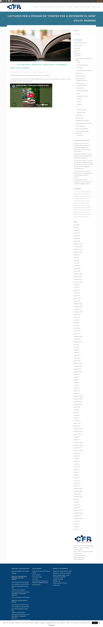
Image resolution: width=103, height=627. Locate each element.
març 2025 (77, 265)
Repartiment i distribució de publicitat (62, 573)
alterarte (76, 194)
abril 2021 (76, 385)
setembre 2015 (78, 518)
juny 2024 (76, 287)
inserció (83, 205)
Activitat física (80, 88)
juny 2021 (76, 380)
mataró (76, 210)
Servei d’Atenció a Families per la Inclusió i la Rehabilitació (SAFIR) (40, 581)
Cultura (33, 72)
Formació (79, 104)
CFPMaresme (41, 72)
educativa (83, 200)
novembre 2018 (78, 445)
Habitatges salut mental (82, 120)
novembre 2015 (78, 513)
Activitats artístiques (82, 91)
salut (88, 214)
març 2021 (77, 388)
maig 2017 (77, 475)
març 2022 (77, 355)
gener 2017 (77, 486)
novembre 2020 (78, 399)
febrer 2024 (77, 298)
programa (86, 212)
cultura (75, 200)
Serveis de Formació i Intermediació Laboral (41, 572)
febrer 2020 (77, 423)
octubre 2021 (77, 369)
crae (88, 198)
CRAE (78, 62)
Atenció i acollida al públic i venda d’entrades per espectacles (61, 576)
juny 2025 (76, 257)
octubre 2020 (77, 401)
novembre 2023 (78, 306)
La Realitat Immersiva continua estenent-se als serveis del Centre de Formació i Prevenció (83, 156)
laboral (79, 207)
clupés (77, 198)
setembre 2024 (78, 282)
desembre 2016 (78, 488)
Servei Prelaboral (80, 126)
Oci (77, 107)
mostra (84, 210)
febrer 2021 (77, 391)
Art (80, 194)
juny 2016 (76, 499)
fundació (87, 203)
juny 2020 (76, 412)
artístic (83, 194)
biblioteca (76, 196)
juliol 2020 (76, 410)
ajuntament (88, 191)
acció (75, 191)
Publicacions (77, 54)
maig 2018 (77, 461)
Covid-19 (79, 99)
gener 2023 (77, 333)
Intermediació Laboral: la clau (83, 123)
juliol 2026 (76, 225)
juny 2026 (76, 227)
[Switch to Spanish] (101, 1)
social (79, 216)
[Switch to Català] (98, 1)
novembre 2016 (78, 491)
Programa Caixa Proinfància (85, 70)
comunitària (83, 198)
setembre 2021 (78, 372)
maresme (87, 207)
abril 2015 (76, 529)
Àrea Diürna (78, 73)
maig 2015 (77, 526)
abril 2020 (76, 418)
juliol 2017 (76, 469)
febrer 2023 (77, 331)
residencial (84, 214)
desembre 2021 (78, 363)
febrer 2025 (77, 268)
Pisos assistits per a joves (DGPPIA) (20, 584)
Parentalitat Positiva (82, 65)
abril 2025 (76, 263)
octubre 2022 (77, 339)
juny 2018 (76, 459)
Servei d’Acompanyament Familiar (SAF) (20, 587)
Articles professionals (80, 43)
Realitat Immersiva (82, 80)
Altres (78, 93)
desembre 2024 (78, 274)
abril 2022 (76, 352)
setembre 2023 (78, 312)
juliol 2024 (76, 285)
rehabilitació (77, 214)
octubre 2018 (77, 448)
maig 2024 (77, 290)
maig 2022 (77, 350)
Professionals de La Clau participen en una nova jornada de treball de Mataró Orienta (82, 182)
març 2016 (77, 505)
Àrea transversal (80, 78)
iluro (79, 205)
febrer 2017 (77, 483)
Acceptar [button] (95, 622)
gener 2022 (77, 361)
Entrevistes (77, 48)
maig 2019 (77, 437)
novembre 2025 (78, 246)
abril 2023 (76, 325)
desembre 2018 (78, 442)
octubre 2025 (77, 249)
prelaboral (89, 210)
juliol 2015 (76, 521)
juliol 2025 (76, 255)
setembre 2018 (78, 450)
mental (80, 210)
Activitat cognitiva (82, 85)
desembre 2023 (78, 304)
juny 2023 (76, 320)
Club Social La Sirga (37, 577)
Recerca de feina (81, 110)
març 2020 (77, 420)
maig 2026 (77, 230)
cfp (74, 198)
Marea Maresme (36, 584)
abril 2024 (76, 293)
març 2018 (77, 467)
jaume (75, 207)
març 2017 (77, 480)
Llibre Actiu (80, 135)
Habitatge (14, 573)
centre (90, 196)
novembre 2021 (78, 366)
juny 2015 (76, 524)
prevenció (80, 212)
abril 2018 (76, 464)
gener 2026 (77, 241)
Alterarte (77, 55)
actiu (78, 191)
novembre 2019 (78, 431)
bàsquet (86, 196)
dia (79, 200)
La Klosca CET (56, 585)
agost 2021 (77, 374)
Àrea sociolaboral (80, 76)
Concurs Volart (79, 118)
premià (75, 212)
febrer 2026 (77, 238)
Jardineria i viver (57, 581)
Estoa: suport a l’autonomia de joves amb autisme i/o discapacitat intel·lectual (20, 593)
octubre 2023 (77, 309)
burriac (81, 196)
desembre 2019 (78, 429)
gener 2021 (77, 393)
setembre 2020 (78, 404)
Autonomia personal (82, 96)
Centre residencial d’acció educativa (20, 582)
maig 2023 (77, 323)
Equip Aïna (77, 51)
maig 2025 (77, 260)
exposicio (76, 203)
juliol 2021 (76, 377)
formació (81, 203)
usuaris (87, 216)
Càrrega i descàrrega (58, 579)
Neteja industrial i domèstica (60, 583)
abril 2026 (76, 233)
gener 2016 (77, 507)
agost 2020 (77, 407)
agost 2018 (77, 453)
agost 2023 (77, 314)
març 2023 (77, 328)
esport (88, 200)
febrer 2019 (77, 439)
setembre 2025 (78, 252)
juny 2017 (76, 472)
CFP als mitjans (78, 45)
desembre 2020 (78, 396)
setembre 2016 (78, 497)
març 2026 (77, 236)
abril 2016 (76, 502)
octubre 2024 (77, 279)
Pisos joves (80, 68)
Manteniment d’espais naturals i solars (62, 571)
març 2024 (77, 295)
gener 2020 (77, 426)
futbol (75, 205)
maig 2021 (77, 382)
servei (75, 216)
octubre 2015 (77, 516)
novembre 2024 (78, 276)
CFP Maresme (79, 115)
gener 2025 (77, 271)
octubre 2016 (77, 494)
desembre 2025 (78, 244)
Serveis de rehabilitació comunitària (20, 571)
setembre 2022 (78, 342)
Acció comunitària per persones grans (21, 597)
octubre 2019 (77, 434)
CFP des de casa (25, 72)
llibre (83, 207)
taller (82, 216)
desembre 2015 (78, 510)
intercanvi (88, 205)
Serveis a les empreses (81, 129)
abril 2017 (76, 478)
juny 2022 (76, 347)
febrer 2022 (77, 358)
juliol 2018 (76, 456)
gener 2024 (77, 301)
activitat (82, 191)
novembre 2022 (78, 336)
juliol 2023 (76, 317)
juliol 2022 (76, 344)
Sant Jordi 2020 (81, 112)
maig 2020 (77, 415)
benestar (87, 194)
